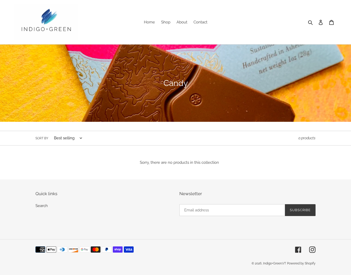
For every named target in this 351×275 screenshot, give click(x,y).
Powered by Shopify (301, 263)
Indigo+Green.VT (274, 263)
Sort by (41, 138)
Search (41, 205)
